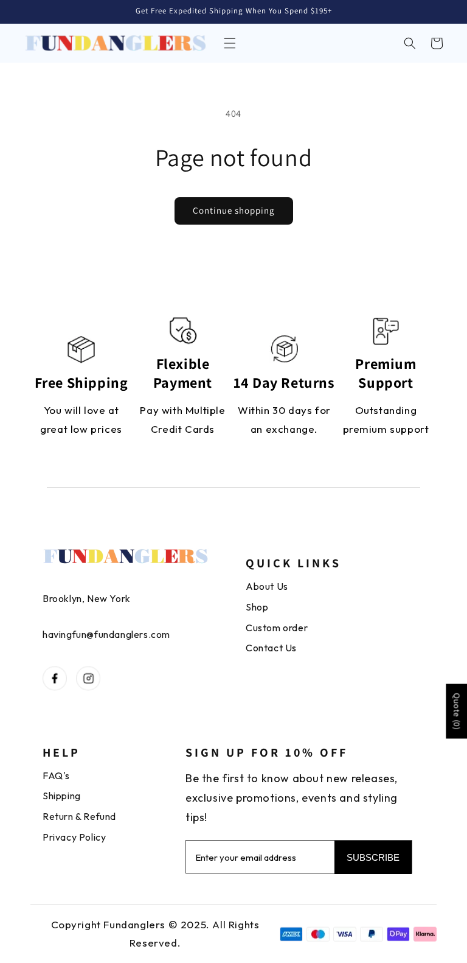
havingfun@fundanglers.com (106, 634)
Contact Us (271, 648)
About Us (267, 586)
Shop (257, 607)
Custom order (277, 628)
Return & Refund (79, 816)
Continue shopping (234, 210)
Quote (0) (456, 711)
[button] (229, 43)
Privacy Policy (74, 837)
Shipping (62, 796)
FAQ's (56, 775)
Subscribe (373, 857)
